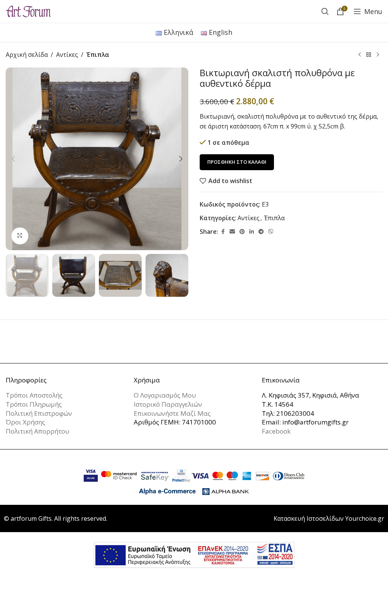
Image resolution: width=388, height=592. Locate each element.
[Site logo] (28, 10)
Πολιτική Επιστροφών (39, 413)
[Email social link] (232, 232)
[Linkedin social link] (251, 232)
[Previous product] (359, 55)
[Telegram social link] (261, 232)
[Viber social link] (271, 232)
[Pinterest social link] (242, 232)
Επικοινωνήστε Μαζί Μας (172, 413)
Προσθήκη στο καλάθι (236, 161)
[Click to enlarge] (19, 235)
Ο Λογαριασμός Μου (165, 395)
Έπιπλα (97, 54)
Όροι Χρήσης (25, 422)
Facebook (276, 431)
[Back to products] (368, 55)
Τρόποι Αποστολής (34, 395)
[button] (13, 158)
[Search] (325, 11)
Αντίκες (67, 54)
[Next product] (377, 55)
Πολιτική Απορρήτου (37, 431)
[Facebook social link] (222, 232)
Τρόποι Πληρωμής (34, 404)
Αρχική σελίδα (27, 54)
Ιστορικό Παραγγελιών (168, 404)
